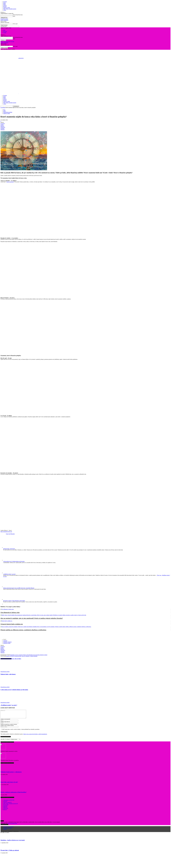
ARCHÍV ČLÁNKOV (5, 739)
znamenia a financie (7, 641)
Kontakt (5, 829)
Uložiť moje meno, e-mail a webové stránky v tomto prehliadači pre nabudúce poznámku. (21, 729)
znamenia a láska (6, 643)
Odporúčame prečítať (7, 112)
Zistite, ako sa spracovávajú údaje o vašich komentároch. (35, 734)
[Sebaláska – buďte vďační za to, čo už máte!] (4, 837)
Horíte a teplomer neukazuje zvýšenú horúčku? (13, 792)
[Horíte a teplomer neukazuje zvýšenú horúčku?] (4, 789)
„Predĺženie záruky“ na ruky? (9, 574)
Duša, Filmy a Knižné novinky (9, 8)
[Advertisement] (85, 74)
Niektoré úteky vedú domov (9, 548)
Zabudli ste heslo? (4, 18)
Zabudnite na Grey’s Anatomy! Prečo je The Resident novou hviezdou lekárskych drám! (28, 654)
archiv (4, 111)
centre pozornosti (10, 181)
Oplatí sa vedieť (6, 7)
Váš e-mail (15, 23)
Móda (4, 4)
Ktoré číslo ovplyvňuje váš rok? (9, 782)
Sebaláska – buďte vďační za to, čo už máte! (13, 840)
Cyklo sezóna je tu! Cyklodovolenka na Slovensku (14, 561)
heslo (14, 16)
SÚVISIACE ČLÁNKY (6, 658)
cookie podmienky (4, 20)
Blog (4, 30)
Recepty (5, 6)
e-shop (4, 10)
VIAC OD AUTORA (16, 658)
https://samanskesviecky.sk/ (6, 531)
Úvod (2, 107)
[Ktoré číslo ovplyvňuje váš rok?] (4, 779)
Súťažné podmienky (7, 827)
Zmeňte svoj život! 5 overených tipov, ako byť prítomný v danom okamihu (21, 656)
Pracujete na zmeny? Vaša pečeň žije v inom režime (14, 600)
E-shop (4, 32)
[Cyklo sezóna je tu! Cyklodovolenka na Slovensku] (8, 685)
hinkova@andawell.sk (12, 823)
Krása (4, 2)
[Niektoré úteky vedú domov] (8, 670)
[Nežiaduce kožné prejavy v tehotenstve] (4, 769)
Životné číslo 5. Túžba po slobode (10, 850)
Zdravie (4, 5)
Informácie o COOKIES (8, 826)
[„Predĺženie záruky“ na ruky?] (8, 701)
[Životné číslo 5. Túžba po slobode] (4, 847)
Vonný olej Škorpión (10, 533)
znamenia (5, 640)
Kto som (5, 31)
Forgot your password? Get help (7, 41)
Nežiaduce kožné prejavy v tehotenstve (11, 772)
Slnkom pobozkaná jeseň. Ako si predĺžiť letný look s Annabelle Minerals (18, 588)
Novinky (5, 1)
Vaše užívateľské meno (18, 14)
